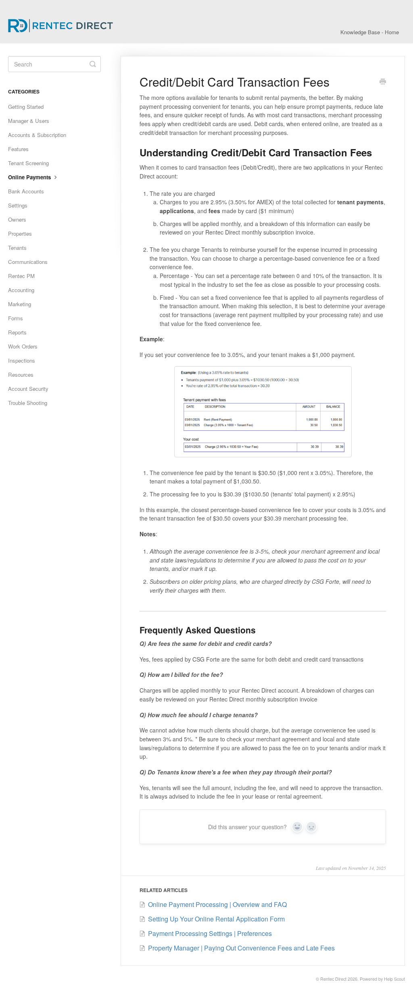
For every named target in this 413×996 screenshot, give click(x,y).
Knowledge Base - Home (369, 32)
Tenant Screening (28, 163)
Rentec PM (21, 276)
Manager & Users (28, 120)
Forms (15, 318)
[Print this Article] (383, 82)
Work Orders (23, 346)
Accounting (21, 290)
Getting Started (26, 106)
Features (18, 149)
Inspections (21, 360)
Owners (17, 219)
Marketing (19, 304)
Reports (17, 332)
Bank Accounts (26, 191)
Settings (17, 205)
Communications (28, 262)
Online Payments (30, 177)
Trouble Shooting (27, 403)
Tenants (17, 247)
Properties (20, 233)
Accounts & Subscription (37, 135)
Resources (20, 374)
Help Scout (394, 979)
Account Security (28, 388)
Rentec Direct (333, 979)
